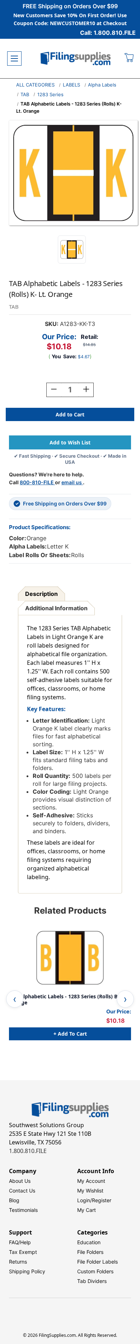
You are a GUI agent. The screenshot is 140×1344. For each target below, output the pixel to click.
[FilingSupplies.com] (76, 59)
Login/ (84, 1200)
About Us (20, 1181)
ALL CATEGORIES (35, 85)
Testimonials (23, 1210)
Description (41, 593)
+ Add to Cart (70, 1033)
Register (101, 1200)
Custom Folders (95, 1271)
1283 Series (50, 94)
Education (89, 1242)
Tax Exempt (23, 1252)
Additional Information (56, 608)
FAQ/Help (20, 1242)
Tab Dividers (92, 1281)
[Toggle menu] (14, 58)
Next (125, 999)
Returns (18, 1262)
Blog (14, 1200)
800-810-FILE (37, 482)
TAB (24, 94)
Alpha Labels (102, 85)
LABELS (71, 85)
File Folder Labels (97, 1262)
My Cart (86, 1210)
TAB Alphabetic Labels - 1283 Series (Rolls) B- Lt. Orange (68, 999)
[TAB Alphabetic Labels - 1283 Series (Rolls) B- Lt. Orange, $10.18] (70, 958)
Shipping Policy (27, 1271)
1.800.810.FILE (28, 1151)
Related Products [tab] (70, 910)
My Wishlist (90, 1190)
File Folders (90, 1252)
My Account (91, 1181)
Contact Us (22, 1190)
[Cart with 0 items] (129, 58)
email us (72, 482)
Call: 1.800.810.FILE (108, 32)
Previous (14, 999)
